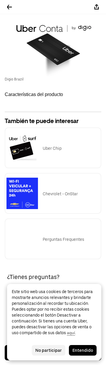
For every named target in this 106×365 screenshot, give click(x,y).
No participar (48, 350)
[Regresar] (9, 7)
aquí (71, 332)
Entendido (82, 350)
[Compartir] (97, 7)
